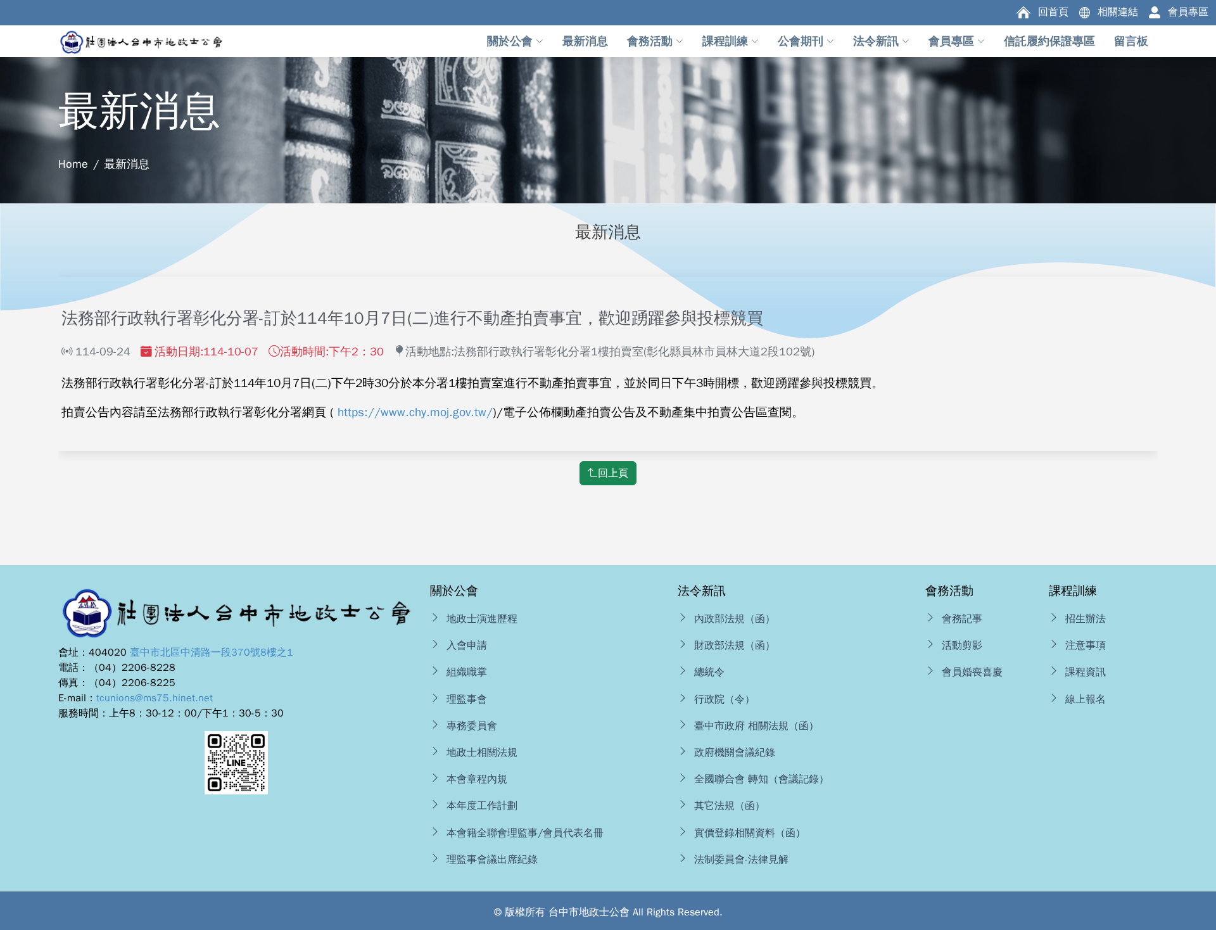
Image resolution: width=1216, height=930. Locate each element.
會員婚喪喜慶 (972, 672)
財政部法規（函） (734, 645)
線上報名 (1085, 699)
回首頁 (1053, 12)
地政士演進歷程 (481, 619)
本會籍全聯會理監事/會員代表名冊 (525, 833)
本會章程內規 (476, 779)
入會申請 (466, 645)
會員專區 (1188, 12)
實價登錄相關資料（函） (750, 833)
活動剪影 (962, 645)
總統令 (709, 672)
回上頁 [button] (613, 473)
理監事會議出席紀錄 (492, 859)
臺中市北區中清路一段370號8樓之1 (211, 652)
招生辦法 (1085, 619)
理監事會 (466, 699)
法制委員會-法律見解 (741, 859)
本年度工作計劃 (481, 805)
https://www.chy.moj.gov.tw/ (415, 412)
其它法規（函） (729, 805)
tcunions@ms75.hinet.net (154, 698)
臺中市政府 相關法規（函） (756, 726)
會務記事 (962, 619)
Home (73, 164)
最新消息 (126, 164)
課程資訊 (1085, 672)
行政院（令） (724, 699)
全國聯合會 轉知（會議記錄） (761, 779)
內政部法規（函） (734, 619)
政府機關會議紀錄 (734, 752)
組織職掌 (466, 672)
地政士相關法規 (481, 752)
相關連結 (1118, 12)
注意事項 (1085, 645)
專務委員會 (471, 726)
